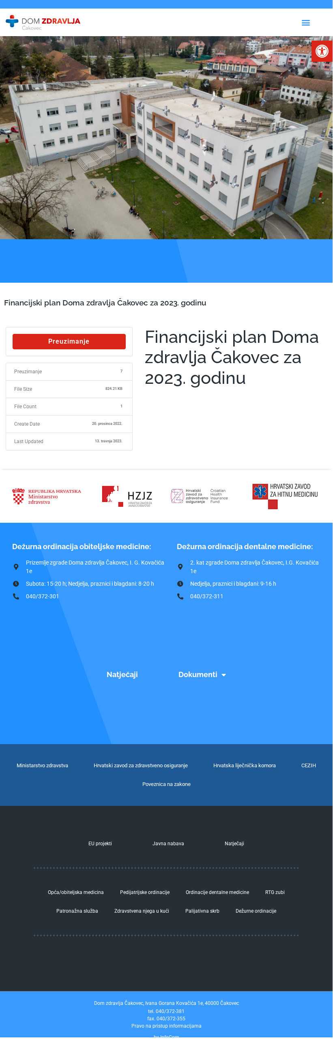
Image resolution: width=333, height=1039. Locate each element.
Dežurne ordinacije (256, 911)
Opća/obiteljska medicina (76, 892)
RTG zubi (275, 892)
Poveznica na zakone (166, 784)
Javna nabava (168, 843)
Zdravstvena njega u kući (141, 911)
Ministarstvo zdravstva (42, 765)
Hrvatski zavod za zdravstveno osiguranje (141, 765)
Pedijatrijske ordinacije (145, 892)
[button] (322, 51)
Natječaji (122, 674)
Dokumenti (197, 674)
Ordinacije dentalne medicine (217, 892)
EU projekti (100, 843)
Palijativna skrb (202, 911)
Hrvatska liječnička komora (244, 765)
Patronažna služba (77, 911)
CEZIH (308, 765)
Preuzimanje (69, 341)
